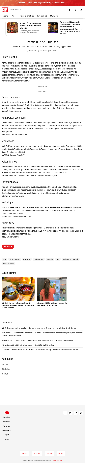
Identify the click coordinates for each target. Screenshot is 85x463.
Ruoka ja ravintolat (27, 16)
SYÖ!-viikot (54, 16)
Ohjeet (7, 435)
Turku (58, 259)
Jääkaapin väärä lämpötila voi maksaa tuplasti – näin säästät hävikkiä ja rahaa (28, 345)
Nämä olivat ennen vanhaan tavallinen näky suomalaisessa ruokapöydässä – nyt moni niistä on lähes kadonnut (39, 328)
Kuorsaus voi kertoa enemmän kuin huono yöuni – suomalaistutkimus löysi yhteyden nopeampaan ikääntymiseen (40, 350)
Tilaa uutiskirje (6, 430)
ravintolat (50, 259)
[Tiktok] (81, 10)
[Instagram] (75, 10)
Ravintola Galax (38, 259)
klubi (4, 259)
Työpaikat (7, 426)
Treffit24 (60, 453)
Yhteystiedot (6, 417)
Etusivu (5, 16)
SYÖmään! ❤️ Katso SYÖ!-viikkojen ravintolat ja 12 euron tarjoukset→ (42, 3)
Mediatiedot (6, 421)
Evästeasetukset (57, 460)
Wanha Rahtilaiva (8, 263)
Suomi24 (5, 374)
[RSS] (81, 413)
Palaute (6, 439)
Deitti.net (5, 364)
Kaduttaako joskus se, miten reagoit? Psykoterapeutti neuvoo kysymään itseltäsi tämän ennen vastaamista (37, 340)
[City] (6, 412)
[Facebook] (70, 10)
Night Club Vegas (15, 259)
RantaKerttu (27, 259)
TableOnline (6, 369)
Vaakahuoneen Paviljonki (70, 259)
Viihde (14, 16)
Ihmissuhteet (42, 16)
